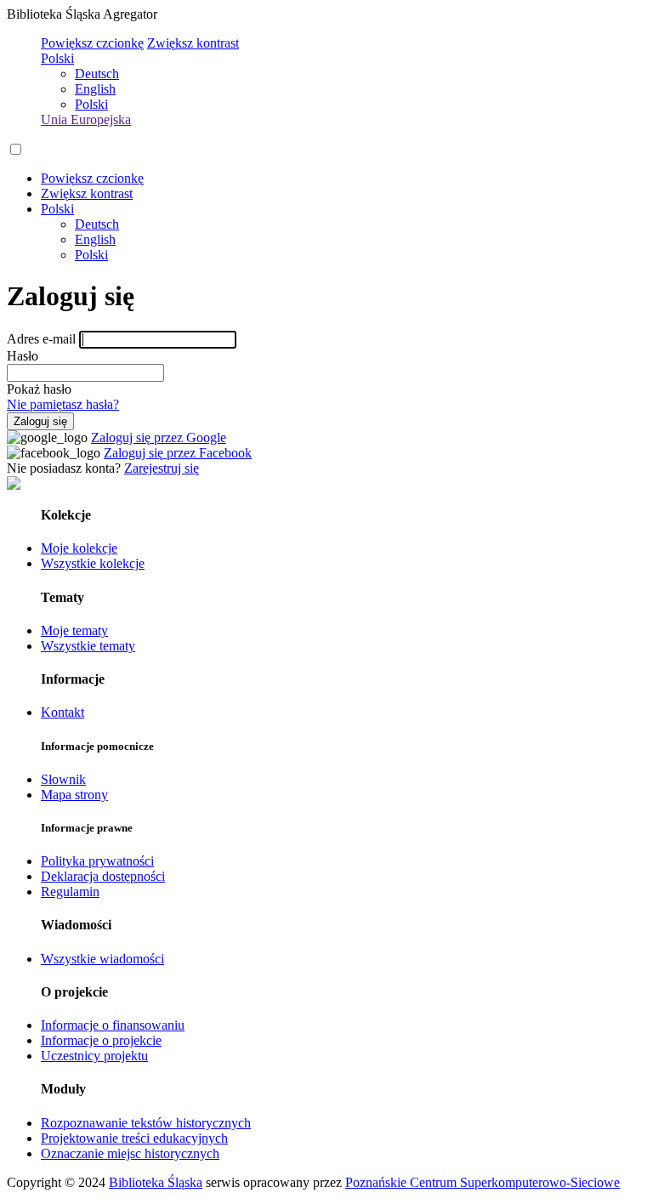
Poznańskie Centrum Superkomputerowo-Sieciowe (482, 1182)
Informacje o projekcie (101, 1040)
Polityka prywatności (97, 861)
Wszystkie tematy (88, 646)
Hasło (22, 356)
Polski (57, 58)
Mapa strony (74, 794)
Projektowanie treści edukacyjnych (134, 1138)
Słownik (63, 779)
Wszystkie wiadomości (102, 958)
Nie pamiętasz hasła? (63, 404)
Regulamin (70, 891)
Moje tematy (74, 630)
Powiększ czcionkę (92, 43)
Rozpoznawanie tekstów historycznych (146, 1123)
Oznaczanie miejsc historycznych (130, 1153)
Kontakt (62, 712)
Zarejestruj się (161, 468)
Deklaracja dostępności (103, 876)
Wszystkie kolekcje (93, 563)
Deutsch (97, 73)
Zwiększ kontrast (193, 43)
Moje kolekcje (79, 548)
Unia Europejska (86, 119)
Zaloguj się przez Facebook (178, 453)
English (95, 89)
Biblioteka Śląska (155, 1182)
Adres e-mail (41, 339)
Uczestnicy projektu (94, 1055)
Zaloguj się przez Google (158, 437)
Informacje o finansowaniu (113, 1025)
